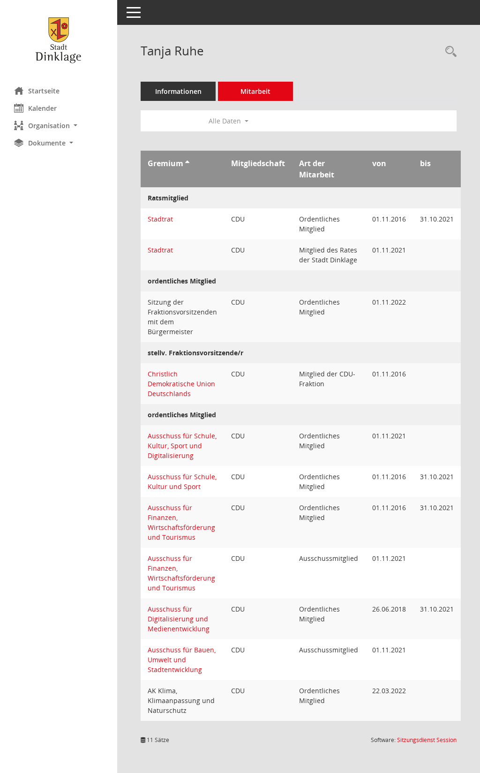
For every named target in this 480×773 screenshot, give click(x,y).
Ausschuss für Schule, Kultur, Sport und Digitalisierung (182, 445)
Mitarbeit (255, 91)
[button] (58, 125)
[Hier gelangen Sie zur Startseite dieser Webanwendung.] (58, 39)
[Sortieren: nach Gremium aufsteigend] (187, 163)
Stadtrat (160, 218)
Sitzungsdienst (427, 740)
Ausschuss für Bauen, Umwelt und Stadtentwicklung (182, 659)
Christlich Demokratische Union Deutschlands (181, 383)
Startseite (44, 90)
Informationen (178, 91)
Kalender (42, 108)
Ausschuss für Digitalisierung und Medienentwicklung (179, 619)
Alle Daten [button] (226, 120)
